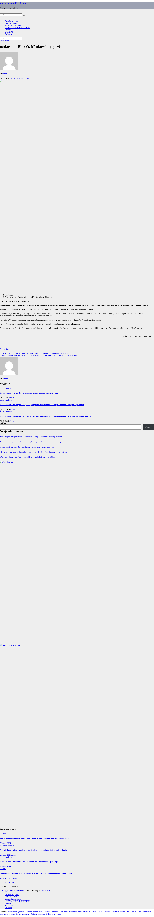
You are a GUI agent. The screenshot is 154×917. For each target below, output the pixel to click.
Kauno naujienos (22, 914)
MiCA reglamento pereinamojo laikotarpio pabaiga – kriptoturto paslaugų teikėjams (31, 437)
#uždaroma (31, 78)
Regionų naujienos (38, 914)
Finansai (8, 30)
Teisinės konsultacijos (34, 912)
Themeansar (45, 890)
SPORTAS (9, 32)
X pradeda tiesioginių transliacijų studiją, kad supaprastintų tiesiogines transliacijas (31, 442)
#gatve (12, 78)
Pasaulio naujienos (12, 21)
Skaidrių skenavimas (51, 912)
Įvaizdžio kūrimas (118, 912)
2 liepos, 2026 (5, 843)
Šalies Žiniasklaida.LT (13, 3)
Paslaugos (8, 34)
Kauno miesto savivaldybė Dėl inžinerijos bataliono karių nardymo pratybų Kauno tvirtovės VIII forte (38, 355)
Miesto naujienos (89, 912)
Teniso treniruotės (144, 912)
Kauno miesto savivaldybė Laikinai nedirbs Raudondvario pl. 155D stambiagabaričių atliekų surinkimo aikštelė (45, 416)
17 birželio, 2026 (6, 878)
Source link (4, 349)
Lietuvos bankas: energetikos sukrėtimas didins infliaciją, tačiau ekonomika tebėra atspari (33, 452)
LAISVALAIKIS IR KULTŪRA (17, 28)
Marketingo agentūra (16, 912)
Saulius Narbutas (104, 912)
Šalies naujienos (11, 23)
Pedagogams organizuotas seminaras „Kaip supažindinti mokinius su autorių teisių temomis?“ (35, 353)
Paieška (3, 423)
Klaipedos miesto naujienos (71, 912)
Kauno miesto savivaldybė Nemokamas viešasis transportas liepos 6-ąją (29, 393)
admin (4, 74)
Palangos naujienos (53, 914)
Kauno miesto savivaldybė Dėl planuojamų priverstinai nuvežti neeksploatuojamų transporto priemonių (42, 405)
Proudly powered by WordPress (12, 890)
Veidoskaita (131, 912)
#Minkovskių (21, 78)
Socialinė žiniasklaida (13, 25)
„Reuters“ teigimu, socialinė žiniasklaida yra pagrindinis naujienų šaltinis (27, 457)
